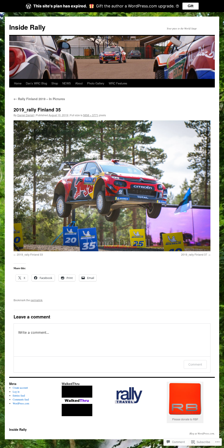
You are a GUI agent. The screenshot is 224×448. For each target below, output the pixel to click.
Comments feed (21, 399)
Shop (54, 83)
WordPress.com (21, 403)
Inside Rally (27, 27)
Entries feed (19, 395)
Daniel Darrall (25, 115)
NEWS (66, 83)
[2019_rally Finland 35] (112, 185)
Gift (190, 6)
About (79, 83)
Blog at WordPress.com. (202, 433)
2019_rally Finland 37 (194, 254)
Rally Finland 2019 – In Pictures (39, 99)
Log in (16, 391)
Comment (195, 364)
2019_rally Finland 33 (30, 254)
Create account (20, 387)
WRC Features (118, 83)
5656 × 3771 (90, 115)
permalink (36, 300)
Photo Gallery (95, 83)
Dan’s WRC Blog (36, 83)
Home (17, 83)
